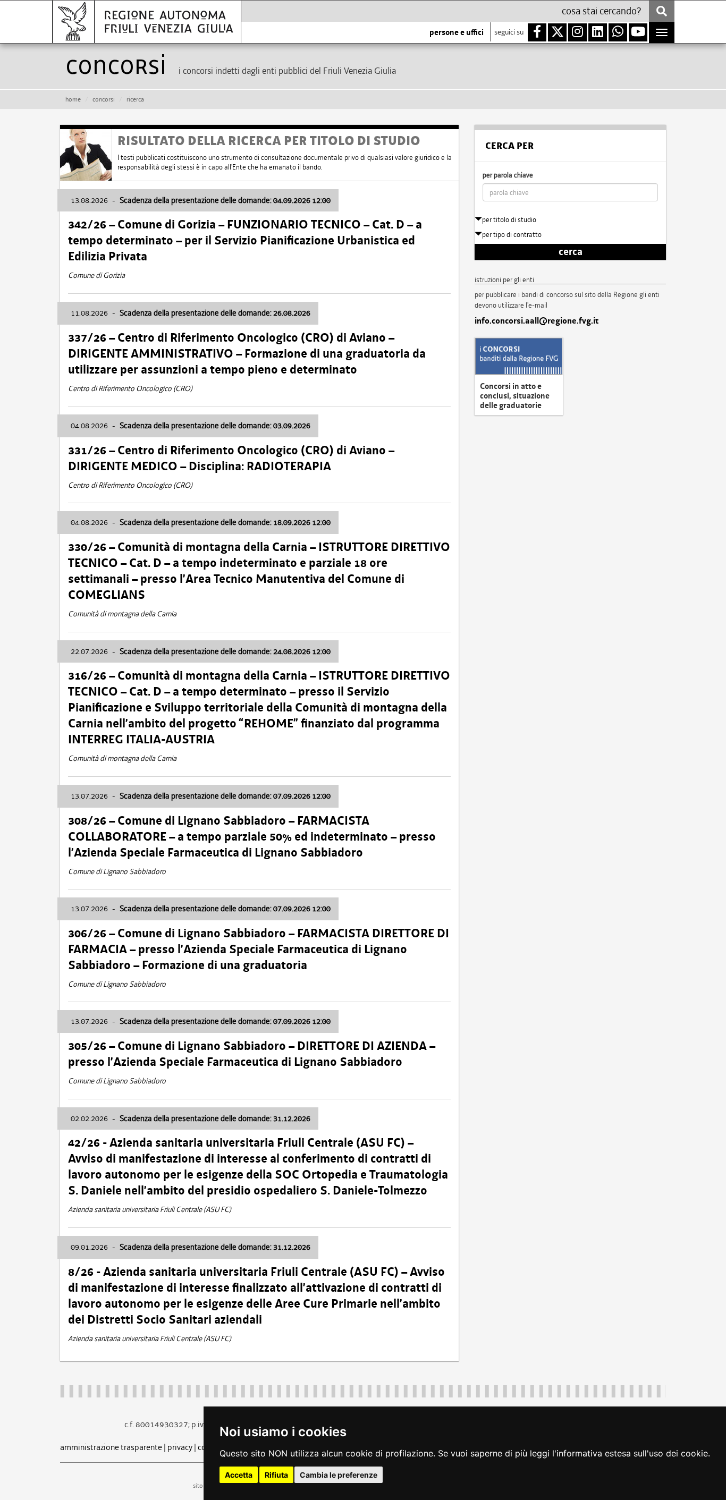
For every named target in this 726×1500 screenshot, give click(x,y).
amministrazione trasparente (111, 1447)
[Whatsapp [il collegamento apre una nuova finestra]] (618, 32)
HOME (73, 99)
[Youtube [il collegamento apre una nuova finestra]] (638, 32)
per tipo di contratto (512, 234)
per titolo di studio (509, 219)
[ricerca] (661, 11)
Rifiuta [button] (276, 1474)
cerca (571, 252)
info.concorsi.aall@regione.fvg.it (536, 321)
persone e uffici (456, 32)
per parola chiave (508, 175)
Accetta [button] (238, 1474)
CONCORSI (103, 99)
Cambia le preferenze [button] (338, 1474)
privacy (179, 1447)
